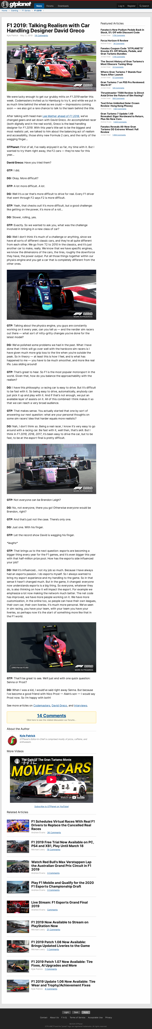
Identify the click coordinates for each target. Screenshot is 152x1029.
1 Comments (53, 949)
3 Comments (53, 873)
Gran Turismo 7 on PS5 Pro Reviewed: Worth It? (123, 83)
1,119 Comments (119, 35)
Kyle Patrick (27, 735)
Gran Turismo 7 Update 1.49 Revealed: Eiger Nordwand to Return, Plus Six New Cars (122, 116)
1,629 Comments (120, 122)
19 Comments (53, 849)
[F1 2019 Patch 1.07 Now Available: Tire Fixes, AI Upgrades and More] (19, 966)
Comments (52, 909)
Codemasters (41, 705)
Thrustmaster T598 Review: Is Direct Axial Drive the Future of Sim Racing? (122, 94)
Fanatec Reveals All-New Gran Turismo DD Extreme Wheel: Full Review (119, 129)
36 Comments (54, 832)
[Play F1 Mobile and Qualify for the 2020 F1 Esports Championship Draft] (19, 887)
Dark (76, 1012)
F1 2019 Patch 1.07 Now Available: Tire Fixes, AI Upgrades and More (62, 963)
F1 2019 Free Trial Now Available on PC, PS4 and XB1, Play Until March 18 (62, 844)
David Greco (59, 705)
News (39, 6)
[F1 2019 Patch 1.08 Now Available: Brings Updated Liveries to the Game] (19, 947)
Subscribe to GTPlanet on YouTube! (51, 806)
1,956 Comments (119, 135)
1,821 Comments (119, 109)
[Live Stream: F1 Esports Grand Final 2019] (19, 907)
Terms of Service (77, 1017)
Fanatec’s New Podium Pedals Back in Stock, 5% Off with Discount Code (122, 31)
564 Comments (119, 98)
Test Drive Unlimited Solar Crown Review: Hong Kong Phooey (120, 104)
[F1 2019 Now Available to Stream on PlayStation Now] (19, 927)
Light (66, 1012)
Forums (49, 6)
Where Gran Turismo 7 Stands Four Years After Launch (121, 73)
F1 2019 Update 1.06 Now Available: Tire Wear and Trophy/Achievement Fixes (63, 983)
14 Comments (41, 35)
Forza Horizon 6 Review (114, 40)
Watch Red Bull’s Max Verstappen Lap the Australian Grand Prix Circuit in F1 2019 (61, 865)
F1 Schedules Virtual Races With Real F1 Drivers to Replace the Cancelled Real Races (63, 825)
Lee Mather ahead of (61, 116)
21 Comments (53, 929)
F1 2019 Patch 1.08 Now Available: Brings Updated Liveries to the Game (60, 944)
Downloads (63, 6)
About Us (54, 1017)
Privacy (108, 1017)
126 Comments (118, 88)
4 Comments (51, 989)
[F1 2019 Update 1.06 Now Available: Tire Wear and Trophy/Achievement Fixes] (19, 986)
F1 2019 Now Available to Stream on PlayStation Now (59, 924)
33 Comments (118, 67)
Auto (86, 1012)
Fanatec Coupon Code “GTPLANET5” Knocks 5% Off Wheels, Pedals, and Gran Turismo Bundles (122, 51)
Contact (43, 1017)
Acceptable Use (95, 1017)
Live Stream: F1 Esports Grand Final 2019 (59, 904)
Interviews (80, 705)
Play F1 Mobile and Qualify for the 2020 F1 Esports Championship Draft (62, 884)
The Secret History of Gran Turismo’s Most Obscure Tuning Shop (122, 63)
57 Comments (118, 77)
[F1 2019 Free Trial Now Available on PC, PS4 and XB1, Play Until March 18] (19, 847)
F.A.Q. (64, 1017)
